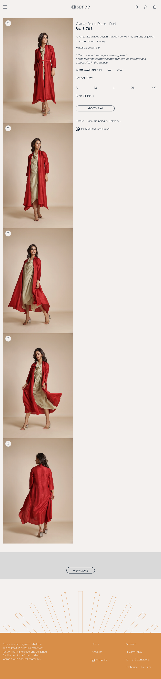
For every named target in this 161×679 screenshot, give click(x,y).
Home (95, 644)
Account (97, 652)
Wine (120, 70)
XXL (154, 88)
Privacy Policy (134, 652)
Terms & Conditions (138, 659)
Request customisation (95, 128)
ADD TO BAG (95, 108)
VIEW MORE (80, 570)
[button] (5, 7)
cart (155, 7)
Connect (131, 644)
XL (133, 88)
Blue (109, 70)
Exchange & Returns (138, 667)
